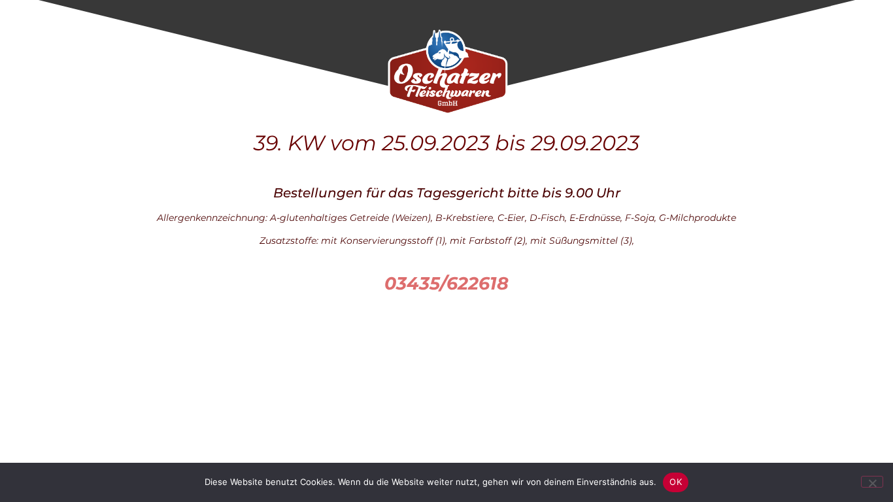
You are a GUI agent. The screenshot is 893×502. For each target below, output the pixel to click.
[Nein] (872, 482)
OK (675, 482)
